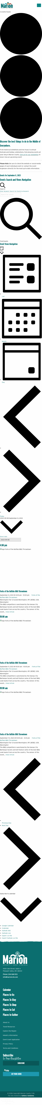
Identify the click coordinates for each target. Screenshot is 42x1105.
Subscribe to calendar (7, 893)
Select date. (3, 536)
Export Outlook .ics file (10, 938)
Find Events (4, 241)
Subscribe (21, 1063)
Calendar (7, 990)
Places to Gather (10, 1014)
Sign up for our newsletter (29, 154)
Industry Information (10, 1035)
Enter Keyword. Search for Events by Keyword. (14, 191)
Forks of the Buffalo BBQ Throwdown (13, 591)
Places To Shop (9, 1005)
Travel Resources (9, 1027)
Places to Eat (9, 1009)
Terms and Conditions (10, 1048)
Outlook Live (6, 933)
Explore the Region (9, 1031)
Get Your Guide (16, 1074)
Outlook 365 (6, 930)
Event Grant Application (11, 1039)
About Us (6, 1022)
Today (2, 516)
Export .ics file (7, 935)
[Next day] (22, 512)
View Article (10, 612)
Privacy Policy (8, 1044)
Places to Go (8, 994)
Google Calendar (8, 926)
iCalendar (5, 928)
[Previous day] (22, 448)
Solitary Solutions (27, 1095)
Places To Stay (9, 999)
